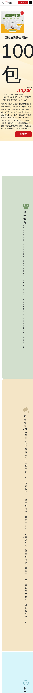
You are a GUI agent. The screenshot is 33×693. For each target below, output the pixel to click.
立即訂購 (23, 2)
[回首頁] (7, 2)
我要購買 (23, 134)
